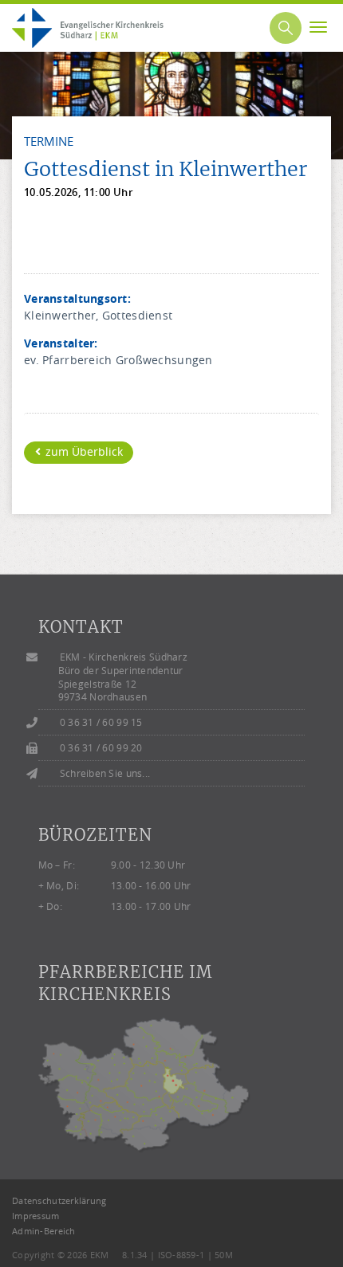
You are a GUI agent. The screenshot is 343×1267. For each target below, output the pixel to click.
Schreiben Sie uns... (105, 773)
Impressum (36, 1215)
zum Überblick (82, 451)
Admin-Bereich (44, 1231)
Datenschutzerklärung (59, 1200)
